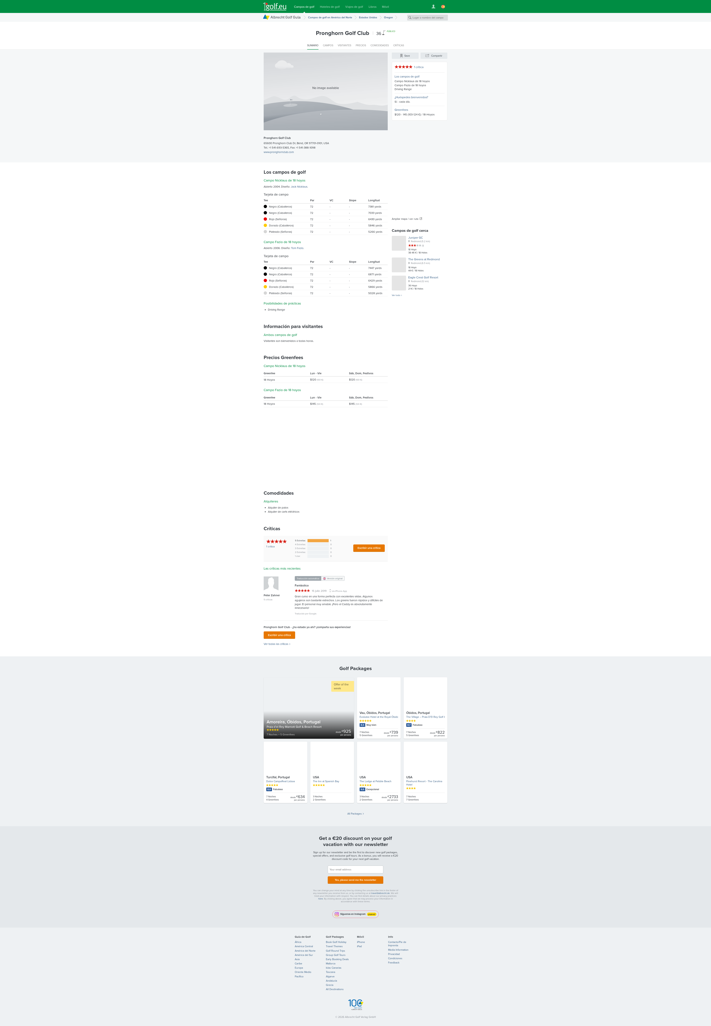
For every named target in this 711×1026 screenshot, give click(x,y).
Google (312, 613)
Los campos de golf (407, 76)
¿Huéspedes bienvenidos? (411, 97)
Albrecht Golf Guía (286, 17)
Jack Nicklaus (299, 187)
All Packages (354, 813)
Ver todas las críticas (276, 644)
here (320, 898)
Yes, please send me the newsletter (355, 880)
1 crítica (418, 67)
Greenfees (401, 110)
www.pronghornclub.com (279, 152)
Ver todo (396, 295)
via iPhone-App (339, 591)
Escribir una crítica (369, 548)
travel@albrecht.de (380, 893)
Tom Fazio (297, 248)
